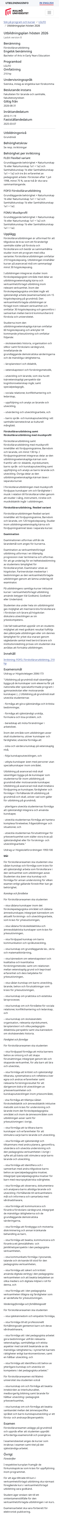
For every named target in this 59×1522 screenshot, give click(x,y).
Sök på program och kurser (19, 22)
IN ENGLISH (46, 3)
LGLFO (42, 22)
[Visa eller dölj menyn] (49, 13)
